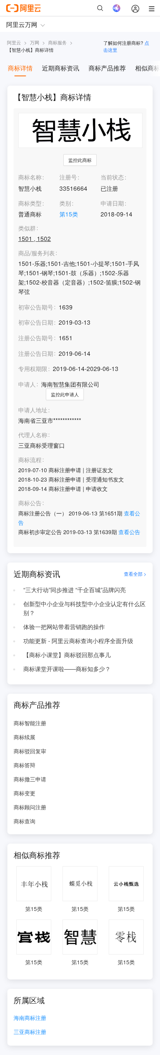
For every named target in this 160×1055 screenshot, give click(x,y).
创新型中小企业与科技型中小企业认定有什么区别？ (84, 608)
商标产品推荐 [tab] (107, 67)
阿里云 (14, 42)
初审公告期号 (35, 306)
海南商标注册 (30, 1018)
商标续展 (24, 737)
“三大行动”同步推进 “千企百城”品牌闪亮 (74, 589)
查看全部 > (135, 574)
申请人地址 (32, 410)
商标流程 (30, 460)
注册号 (68, 176)
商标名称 (30, 176)
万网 (34, 42)
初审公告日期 (35, 322)
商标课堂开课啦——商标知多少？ (67, 668)
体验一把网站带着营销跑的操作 (64, 626)
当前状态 (112, 176)
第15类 (68, 213)
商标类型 (30, 203)
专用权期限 (32, 368)
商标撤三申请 (30, 779)
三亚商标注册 (30, 1032)
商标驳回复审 (30, 751)
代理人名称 (32, 435)
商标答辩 (24, 765)
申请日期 (112, 203)
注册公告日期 (35, 353)
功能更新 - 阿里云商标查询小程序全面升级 (78, 640)
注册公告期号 (35, 337)
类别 (65, 203)
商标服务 (57, 42)
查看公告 (129, 532)
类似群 (27, 228)
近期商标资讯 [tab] (60, 67)
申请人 (27, 384)
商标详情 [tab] (20, 67)
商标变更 (24, 793)
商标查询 (24, 821)
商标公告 (30, 503)
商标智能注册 (30, 723)
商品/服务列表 (36, 253)
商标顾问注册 (30, 807)
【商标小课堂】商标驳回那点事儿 (67, 654)
